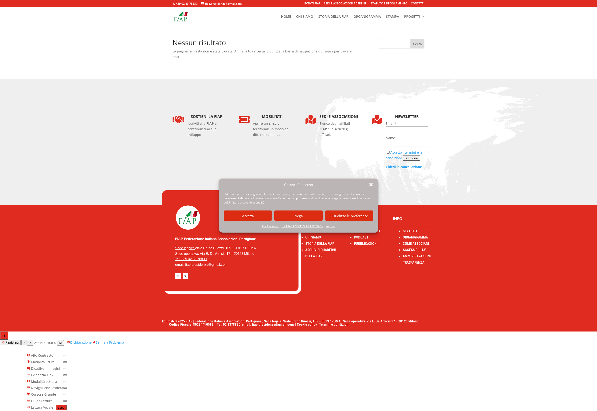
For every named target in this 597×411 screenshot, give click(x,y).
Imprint (330, 226)
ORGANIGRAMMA (367, 17)
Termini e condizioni (334, 324)
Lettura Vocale (41, 407)
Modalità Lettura (43, 381)
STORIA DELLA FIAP (333, 17)
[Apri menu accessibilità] (4, 336)
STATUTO (410, 231)
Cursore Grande (43, 394)
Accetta (248, 216)
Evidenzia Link (41, 375)
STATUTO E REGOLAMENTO (389, 3)
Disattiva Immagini (45, 368)
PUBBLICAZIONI (366, 244)
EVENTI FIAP (312, 3)
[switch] (65, 355)
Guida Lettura (41, 401)
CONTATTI (417, 3)
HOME (286, 17)
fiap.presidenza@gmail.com (273, 324)
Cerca (417, 44)
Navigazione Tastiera (46, 388)
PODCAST (361, 237)
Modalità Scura (42, 362)
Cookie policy (307, 324)
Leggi (61, 407)
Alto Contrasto (41, 355)
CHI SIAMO (304, 17)
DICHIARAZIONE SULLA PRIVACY (302, 226)
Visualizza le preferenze (349, 216)
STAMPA (392, 17)
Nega (299, 216)
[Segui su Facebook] (178, 276)
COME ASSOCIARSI (416, 244)
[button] (371, 184)
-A (30, 343)
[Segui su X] (185, 276)
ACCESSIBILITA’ (414, 250)
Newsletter (407, 116)
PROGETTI (412, 17)
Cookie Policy (270, 226)
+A (60, 343)
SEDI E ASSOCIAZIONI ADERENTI (345, 3)
